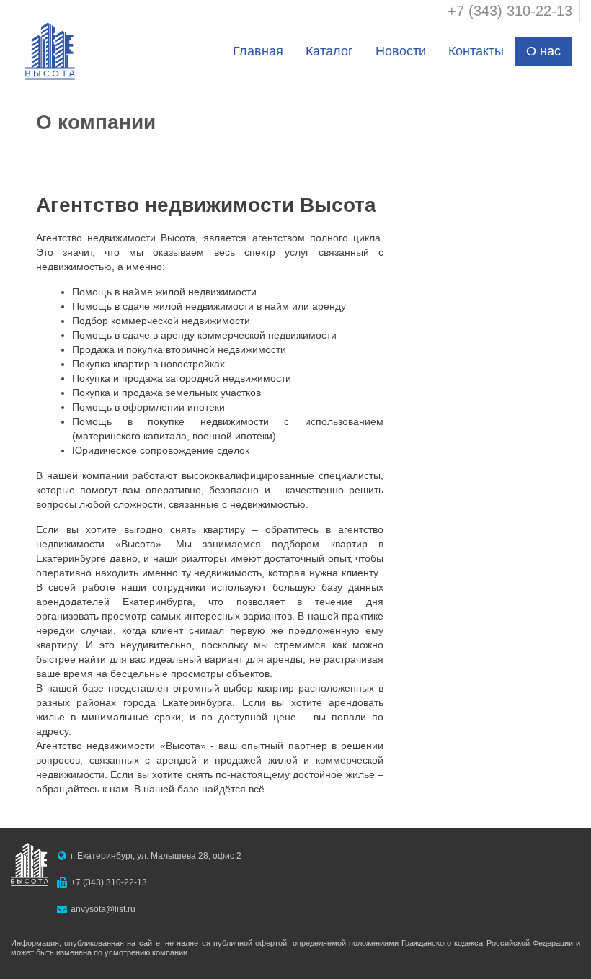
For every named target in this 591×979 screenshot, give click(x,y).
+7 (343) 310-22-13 (510, 11)
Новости (401, 51)
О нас (543, 51)
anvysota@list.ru (103, 909)
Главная (258, 51)
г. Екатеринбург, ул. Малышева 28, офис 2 (156, 856)
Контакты (476, 51)
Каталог (329, 51)
